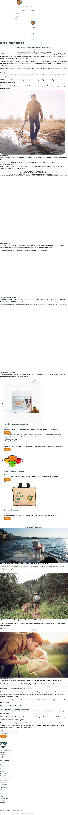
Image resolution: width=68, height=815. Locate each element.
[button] (33, 33)
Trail (1, 792)
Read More (3, 572)
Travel (1, 796)
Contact (31, 10)
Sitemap (2, 771)
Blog (23, 10)
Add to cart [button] (7, 432)
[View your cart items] (16, 18)
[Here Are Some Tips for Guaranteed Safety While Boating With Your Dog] (34, 545)
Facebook (25, 725)
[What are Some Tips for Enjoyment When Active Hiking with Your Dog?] (34, 596)
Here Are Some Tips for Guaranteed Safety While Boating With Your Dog (24, 563)
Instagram (17, 725)
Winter (1, 794)
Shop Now (52, 711)
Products (2, 762)
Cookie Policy (3, 784)
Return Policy (3, 780)
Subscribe (3, 736)
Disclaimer (3, 782)
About (19, 7)
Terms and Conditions (6, 778)
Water (1, 789)
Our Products (30, 7)
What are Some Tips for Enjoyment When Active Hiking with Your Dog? (24, 620)
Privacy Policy (3, 776)
